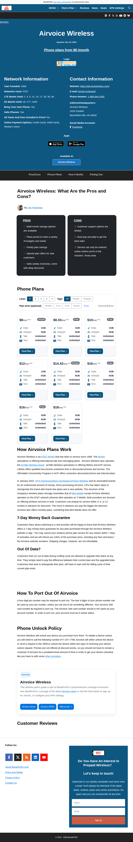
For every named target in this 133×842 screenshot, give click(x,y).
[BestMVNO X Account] (113, 15)
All (67, 299)
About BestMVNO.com (17, 767)
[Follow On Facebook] (9, 757)
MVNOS (4, 22)
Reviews (84, 8)
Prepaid (76, 299)
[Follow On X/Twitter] (18, 757)
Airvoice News (28, 707)
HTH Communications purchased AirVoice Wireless (61, 481)
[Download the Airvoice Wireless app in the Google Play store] (76, 144)
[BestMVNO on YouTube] (121, 15)
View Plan (27, 351)
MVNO (52, 8)
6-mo (67, 306)
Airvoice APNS (47, 707)
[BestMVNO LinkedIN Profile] (106, 15)
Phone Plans (54, 174)
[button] (129, 8)
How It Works (75, 174)
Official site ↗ (66, 707)
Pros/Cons (35, 174)
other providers (53, 656)
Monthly (48, 306)
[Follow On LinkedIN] (35, 757)
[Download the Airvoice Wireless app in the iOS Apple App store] (56, 143)
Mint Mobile (78, 493)
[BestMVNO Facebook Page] (109, 15)
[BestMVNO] (6, 8)
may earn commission (62, 2)
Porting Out (96, 174)
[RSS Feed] (27, 757)
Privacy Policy (12, 777)
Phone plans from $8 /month (66, 50)
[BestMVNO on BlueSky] (128, 15)
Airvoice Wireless (66, 162)
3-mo (58, 306)
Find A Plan (68, 8)
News (95, 8)
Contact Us (11, 783)
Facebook (77, 127)
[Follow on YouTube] (44, 757)
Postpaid (87, 299)
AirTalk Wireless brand (32, 465)
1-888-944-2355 (96, 96)
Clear (86, 306)
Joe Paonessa (35, 207)
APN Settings (116, 8)
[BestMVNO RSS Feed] (117, 15)
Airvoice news (69, 691)
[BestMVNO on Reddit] (125, 15)
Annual (76, 306)
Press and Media (14, 772)
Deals (104, 8)
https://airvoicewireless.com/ (94, 86)
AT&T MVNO (48, 456)
